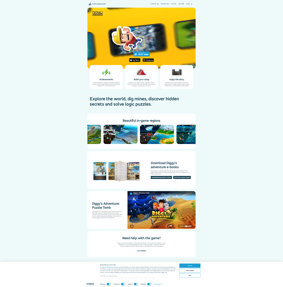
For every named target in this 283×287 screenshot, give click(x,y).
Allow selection (190, 270)
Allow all (190, 265)
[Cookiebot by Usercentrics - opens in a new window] (90, 284)
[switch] (123, 284)
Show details (157, 284)
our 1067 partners (109, 267)
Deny (190, 275)
